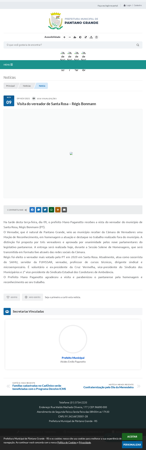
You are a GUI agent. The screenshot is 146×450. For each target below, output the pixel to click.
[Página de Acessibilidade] (96, 37)
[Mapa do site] (91, 37)
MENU (7, 64)
